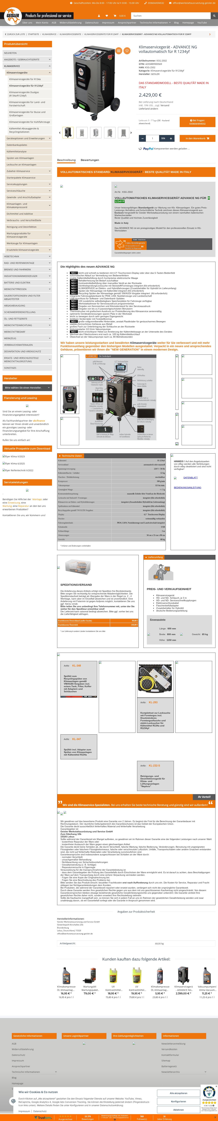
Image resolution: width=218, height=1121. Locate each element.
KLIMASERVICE (87, 288)
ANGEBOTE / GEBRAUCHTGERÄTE (21, 59)
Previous (59, 133)
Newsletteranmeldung (173, 1043)
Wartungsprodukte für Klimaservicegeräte (19, 235)
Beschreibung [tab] (66, 160)
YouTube (202, 22)
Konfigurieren (178, 1101)
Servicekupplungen (17, 184)
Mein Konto (42, 22)
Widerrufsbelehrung (71, 22)
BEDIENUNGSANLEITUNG (187, 487)
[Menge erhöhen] (170, 138)
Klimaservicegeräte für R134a (25, 79)
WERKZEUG (10, 338)
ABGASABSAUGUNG (14, 305)
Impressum (24, 1111)
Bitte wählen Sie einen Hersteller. (23, 387)
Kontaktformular (170, 1054)
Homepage (188, 22)
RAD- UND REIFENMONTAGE (19, 262)
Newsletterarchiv (171, 1071)
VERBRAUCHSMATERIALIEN (18, 344)
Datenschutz (40, 1111)
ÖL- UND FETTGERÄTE (15, 318)
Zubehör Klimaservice (18, 171)
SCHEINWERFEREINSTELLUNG (19, 312)
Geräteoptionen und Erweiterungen (26, 138)
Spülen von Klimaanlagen (78, 752)
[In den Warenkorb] (59, 43)
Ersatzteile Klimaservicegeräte (23, 249)
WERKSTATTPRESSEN (15, 289)
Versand (165, 105)
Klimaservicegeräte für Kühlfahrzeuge (29, 121)
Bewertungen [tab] (90, 160)
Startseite (14, 22)
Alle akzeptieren (178, 1093)
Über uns (27, 22)
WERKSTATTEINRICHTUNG (18, 325)
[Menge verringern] (142, 138)
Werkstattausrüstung (157, 212)
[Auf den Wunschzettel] (127, 50)
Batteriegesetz (169, 1066)
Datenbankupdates (17, 144)
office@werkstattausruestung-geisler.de (193, 2)
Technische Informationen (26, 1071)
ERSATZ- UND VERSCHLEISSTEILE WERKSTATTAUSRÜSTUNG (21, 359)
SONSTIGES (10, 367)
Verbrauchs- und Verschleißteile (24, 220)
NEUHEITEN (10, 52)
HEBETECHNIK (11, 256)
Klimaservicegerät (126, 172)
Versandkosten (169, 1049)
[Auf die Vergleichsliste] (118, 50)
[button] (99, 16)
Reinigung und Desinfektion (22, 226)
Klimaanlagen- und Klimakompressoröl (17, 205)
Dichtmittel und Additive (20, 213)
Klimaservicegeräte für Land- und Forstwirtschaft (27, 104)
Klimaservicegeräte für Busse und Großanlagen (27, 114)
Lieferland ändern (148, 108)
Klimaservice (141, 311)
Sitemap (166, 1060)
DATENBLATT (191, 477)
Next (131, 133)
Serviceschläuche (16, 190)
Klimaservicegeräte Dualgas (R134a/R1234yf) (24, 94)
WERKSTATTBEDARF (14, 331)
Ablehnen (178, 1109)
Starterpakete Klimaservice (21, 177)
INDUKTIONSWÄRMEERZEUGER (20, 276)
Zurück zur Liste (16, 34)
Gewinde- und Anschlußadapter (24, 197)
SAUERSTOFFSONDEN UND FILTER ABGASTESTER (22, 297)
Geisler (142, 212)
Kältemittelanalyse (16, 151)
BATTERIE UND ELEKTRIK (17, 282)
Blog (176, 22)
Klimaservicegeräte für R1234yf (167, 70)
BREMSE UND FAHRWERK (17, 269)
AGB (54, 22)
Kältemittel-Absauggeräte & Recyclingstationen (24, 130)
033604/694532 (155, 2)
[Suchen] (214, 15)
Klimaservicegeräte (143, 342)
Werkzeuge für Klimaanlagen (22, 243)
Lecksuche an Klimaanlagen (21, 164)
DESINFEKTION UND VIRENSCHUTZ (22, 351)
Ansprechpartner (127, 22)
